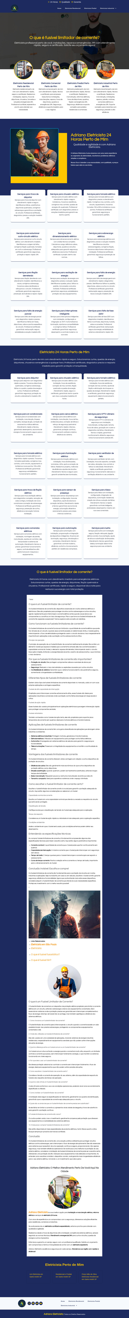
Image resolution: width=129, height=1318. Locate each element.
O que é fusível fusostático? (45, 954)
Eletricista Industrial (107, 8)
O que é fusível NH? (41, 960)
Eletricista (36, 948)
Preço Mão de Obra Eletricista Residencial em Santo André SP (90, 1276)
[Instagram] (29, 1303)
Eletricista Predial (90, 8)
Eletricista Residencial (73, 8)
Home (59, 8)
